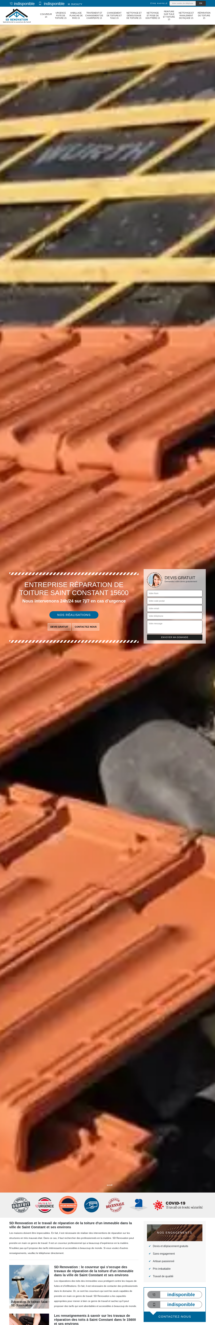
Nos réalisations (74, 615)
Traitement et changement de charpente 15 (94, 15)
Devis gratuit (59, 626)
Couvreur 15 (46, 15)
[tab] (107, 662)
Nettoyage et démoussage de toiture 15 (134, 15)
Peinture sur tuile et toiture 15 (169, 15)
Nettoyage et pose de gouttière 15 (152, 15)
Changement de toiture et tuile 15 (114, 15)
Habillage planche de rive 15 (76, 15)
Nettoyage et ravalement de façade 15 (186, 15)
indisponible (24, 3)
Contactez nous (86, 626)
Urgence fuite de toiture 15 (61, 15)
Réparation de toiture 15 (204, 15)
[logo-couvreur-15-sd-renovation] (17, 16)
